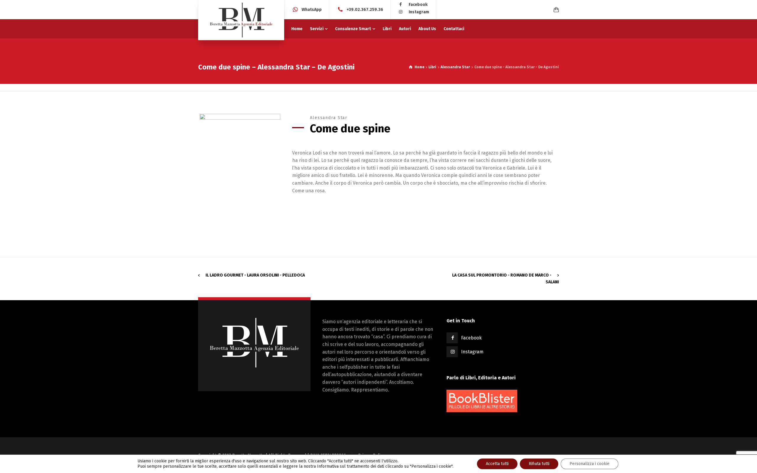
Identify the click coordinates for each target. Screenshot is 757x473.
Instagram (419, 11)
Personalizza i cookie (589, 463)
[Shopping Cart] (555, 9)
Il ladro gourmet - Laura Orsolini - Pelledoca (255, 275)
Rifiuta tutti (539, 463)
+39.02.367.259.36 (365, 9)
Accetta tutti (497, 463)
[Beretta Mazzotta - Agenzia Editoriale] (241, 20)
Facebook (418, 4)
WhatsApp (312, 9)
